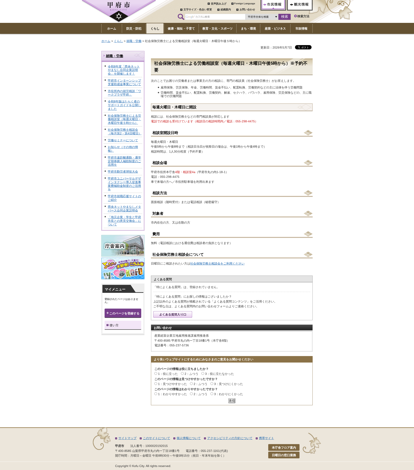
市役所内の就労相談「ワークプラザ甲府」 (124, 92)
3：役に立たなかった (219, 373)
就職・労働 (133, 41)
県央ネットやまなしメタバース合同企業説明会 (124, 208)
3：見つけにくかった (228, 384)
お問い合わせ (247, 9)
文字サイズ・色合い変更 (197, 9)
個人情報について (189, 438)
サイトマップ (127, 438)
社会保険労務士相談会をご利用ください (217, 263)
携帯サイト (266, 438)
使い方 (114, 325)
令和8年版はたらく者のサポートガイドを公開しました (124, 105)
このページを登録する (124, 313)
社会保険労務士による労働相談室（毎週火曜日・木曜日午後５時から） (124, 119)
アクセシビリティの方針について (229, 438)
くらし (118, 41)
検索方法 (303, 16)
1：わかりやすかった (172, 394)
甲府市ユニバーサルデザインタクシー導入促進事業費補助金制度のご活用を (124, 184)
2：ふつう (191, 373)
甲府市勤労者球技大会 (123, 171)
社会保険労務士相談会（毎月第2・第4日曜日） (124, 131)
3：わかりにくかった (228, 394)
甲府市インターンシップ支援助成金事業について (124, 82)
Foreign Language (244, 3)
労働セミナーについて (123, 140)
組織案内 (226, 9)
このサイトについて (156, 438)
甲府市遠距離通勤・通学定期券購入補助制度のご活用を (124, 161)
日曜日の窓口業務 (284, 455)
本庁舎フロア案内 (284, 447)
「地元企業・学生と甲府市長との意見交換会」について (124, 220)
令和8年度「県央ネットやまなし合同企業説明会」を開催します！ (124, 70)
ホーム (105, 41)
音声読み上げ (218, 3)
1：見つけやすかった (172, 384)
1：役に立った (168, 373)
